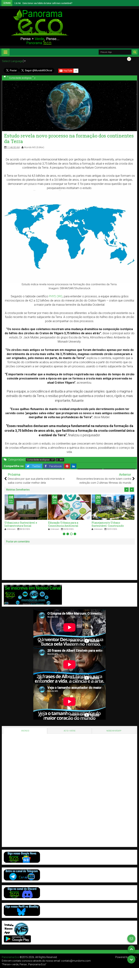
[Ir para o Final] (131, 959)
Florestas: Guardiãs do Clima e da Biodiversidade (40, 3)
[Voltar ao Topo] (131, 949)
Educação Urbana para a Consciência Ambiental (20, 524)
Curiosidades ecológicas (38, 459)
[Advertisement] (28, 790)
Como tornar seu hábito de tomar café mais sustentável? (113, 524)
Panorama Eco (10, 957)
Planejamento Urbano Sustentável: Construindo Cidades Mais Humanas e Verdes (68, 525)
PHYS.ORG (55, 296)
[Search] (135, 52)
